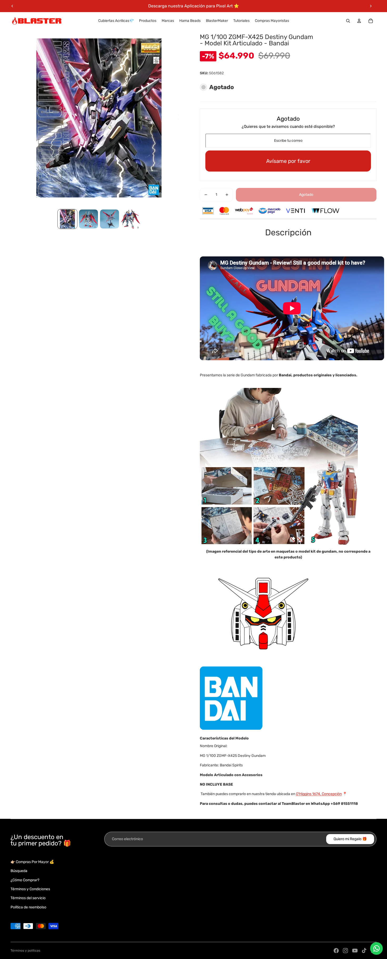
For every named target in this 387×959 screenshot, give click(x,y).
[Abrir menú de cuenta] (359, 21)
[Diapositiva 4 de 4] (130, 219)
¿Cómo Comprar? (25, 880)
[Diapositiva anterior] (12, 6)
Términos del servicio (28, 898)
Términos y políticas (25, 950)
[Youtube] (355, 950)
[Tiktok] (364, 950)
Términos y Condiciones (30, 889)
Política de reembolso (28, 907)
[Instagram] (345, 950)
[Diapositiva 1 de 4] (67, 219)
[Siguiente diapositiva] (370, 6)
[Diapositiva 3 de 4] (109, 219)
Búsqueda (19, 871)
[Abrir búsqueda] (348, 21)
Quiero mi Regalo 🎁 (350, 839)
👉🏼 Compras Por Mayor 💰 (32, 862)
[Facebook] (336, 950)
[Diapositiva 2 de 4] (88, 219)
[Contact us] (376, 948)
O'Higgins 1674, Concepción (319, 794)
